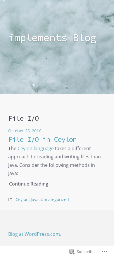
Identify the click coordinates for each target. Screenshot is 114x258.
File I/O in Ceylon (42, 139)
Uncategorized (55, 199)
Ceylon (22, 199)
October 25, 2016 (24, 131)
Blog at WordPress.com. (34, 234)
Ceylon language (36, 148)
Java (35, 199)
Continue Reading (28, 184)
